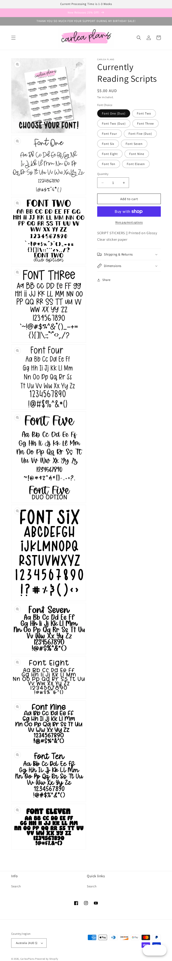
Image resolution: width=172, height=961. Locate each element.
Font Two (144, 113)
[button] (13, 38)
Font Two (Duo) (114, 123)
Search (16, 886)
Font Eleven (136, 164)
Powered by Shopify (46, 958)
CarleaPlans (27, 958)
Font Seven (134, 144)
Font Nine (136, 154)
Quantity (102, 174)
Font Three (145, 123)
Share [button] (106, 280)
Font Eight (110, 154)
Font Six (108, 144)
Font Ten (108, 164)
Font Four (109, 134)
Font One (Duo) (113, 113)
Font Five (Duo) (140, 134)
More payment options (129, 222)
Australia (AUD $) (27, 943)
